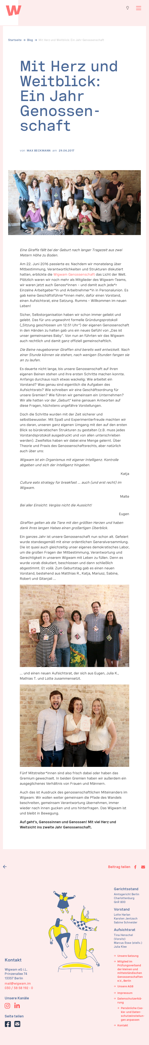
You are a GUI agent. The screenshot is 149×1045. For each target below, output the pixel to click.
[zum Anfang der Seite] (13, 10)
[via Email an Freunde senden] (17, 1024)
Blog (30, 40)
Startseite (15, 40)
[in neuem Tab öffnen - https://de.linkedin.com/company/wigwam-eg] (17, 1007)
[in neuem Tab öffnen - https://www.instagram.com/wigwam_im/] (7, 1007)
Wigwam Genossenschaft (74, 274)
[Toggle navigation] (139, 8)
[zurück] (6, 866)
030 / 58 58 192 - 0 (19, 988)
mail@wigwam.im (18, 983)
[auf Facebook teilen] (8, 1024)
